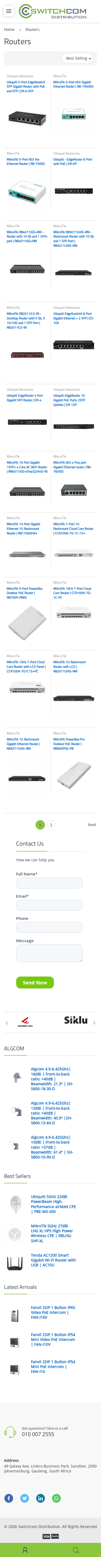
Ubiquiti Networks (20, 76)
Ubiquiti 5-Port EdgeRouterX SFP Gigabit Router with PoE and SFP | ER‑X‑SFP (26, 86)
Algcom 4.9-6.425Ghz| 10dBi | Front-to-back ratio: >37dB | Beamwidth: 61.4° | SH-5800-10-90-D (52, 1147)
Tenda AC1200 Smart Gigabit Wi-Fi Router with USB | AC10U (53, 1260)
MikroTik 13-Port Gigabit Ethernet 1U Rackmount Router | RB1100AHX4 (23, 528)
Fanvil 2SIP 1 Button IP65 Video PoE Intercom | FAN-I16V (53, 1312)
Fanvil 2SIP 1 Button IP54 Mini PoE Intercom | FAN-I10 (53, 1366)
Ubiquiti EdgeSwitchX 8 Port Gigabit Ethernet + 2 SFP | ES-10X (73, 318)
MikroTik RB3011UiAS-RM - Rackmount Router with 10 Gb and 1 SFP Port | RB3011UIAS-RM (73, 238)
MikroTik (59, 76)
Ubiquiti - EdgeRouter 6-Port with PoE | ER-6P (72, 161)
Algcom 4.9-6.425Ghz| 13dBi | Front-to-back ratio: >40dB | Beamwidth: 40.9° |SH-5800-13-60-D (51, 1113)
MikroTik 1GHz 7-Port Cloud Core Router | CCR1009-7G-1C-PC (72, 593)
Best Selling (76, 58)
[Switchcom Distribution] (52, 10)
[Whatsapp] (56, 1498)
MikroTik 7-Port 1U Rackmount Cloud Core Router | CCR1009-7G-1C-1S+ (73, 528)
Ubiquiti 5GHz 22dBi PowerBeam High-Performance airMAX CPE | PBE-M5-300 (53, 1204)
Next (92, 824)
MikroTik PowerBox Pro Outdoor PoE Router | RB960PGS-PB (69, 744)
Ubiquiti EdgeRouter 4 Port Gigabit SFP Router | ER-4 (25, 398)
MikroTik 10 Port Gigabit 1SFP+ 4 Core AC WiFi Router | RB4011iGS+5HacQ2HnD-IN (27, 467)
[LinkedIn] (40, 1498)
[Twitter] (24, 1498)
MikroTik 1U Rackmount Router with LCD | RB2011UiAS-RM (69, 666)
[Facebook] (8, 1498)
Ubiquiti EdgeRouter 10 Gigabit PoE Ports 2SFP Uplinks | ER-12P (69, 400)
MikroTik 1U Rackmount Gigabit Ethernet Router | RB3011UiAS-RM (23, 744)
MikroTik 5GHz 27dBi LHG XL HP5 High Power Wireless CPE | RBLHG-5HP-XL (52, 1233)
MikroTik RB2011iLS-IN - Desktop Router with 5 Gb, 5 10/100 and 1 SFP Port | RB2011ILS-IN (26, 320)
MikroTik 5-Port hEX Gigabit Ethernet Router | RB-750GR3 (73, 84)
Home (9, 29)
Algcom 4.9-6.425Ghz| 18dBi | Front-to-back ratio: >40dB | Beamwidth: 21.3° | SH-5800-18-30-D (52, 1079)
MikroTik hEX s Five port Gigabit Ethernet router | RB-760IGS (72, 467)
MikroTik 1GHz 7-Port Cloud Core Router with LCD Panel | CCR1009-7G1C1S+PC (26, 666)
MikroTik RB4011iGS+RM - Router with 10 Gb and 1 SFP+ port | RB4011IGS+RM (27, 236)
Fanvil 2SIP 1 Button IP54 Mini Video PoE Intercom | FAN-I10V (53, 1339)
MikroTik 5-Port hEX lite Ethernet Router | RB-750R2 (26, 161)
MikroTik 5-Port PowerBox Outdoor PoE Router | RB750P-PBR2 (24, 593)
